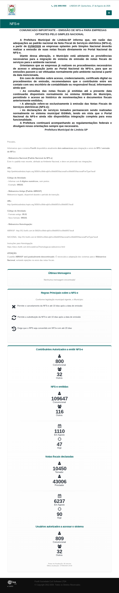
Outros (59, 378)
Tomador (59, 472)
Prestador (59, 485)
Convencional (59, 365)
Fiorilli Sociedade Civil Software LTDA (50, 582)
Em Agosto (59, 435)
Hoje (59, 448)
